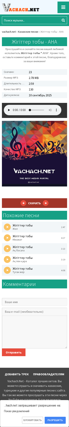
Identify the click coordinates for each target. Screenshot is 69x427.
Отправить (14, 352)
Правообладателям (48, 374)
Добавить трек (17, 374)
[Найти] (63, 20)
